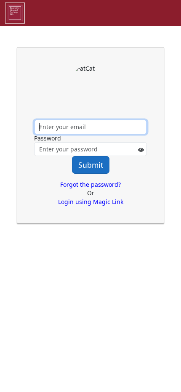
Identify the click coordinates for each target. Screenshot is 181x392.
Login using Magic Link (90, 202)
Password (47, 138)
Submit (90, 165)
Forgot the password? (90, 184)
